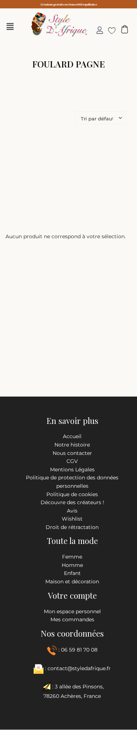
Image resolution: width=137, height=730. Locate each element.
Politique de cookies (72, 494)
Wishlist (72, 519)
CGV (72, 461)
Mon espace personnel (72, 611)
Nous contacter (72, 453)
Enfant (72, 573)
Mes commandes (72, 619)
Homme (72, 565)
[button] (12, 27)
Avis (72, 511)
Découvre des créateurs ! (72, 502)
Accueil (72, 436)
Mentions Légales (72, 469)
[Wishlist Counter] (109, 30)
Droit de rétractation (72, 527)
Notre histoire (72, 445)
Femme (72, 557)
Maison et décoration (72, 581)
